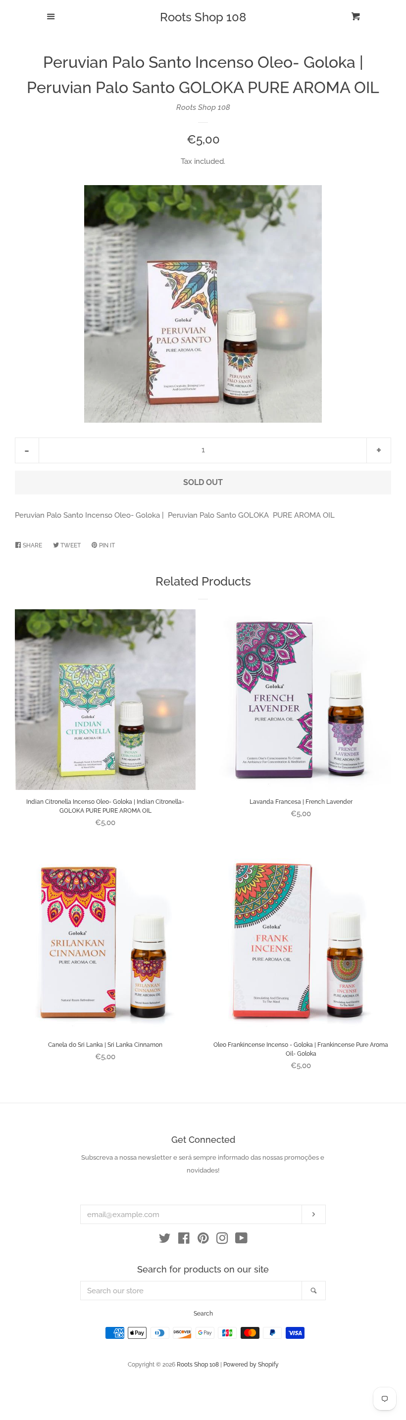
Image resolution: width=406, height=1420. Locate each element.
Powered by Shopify (251, 1364)
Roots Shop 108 (203, 17)
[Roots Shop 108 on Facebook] (184, 1240)
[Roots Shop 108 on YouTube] (241, 1240)
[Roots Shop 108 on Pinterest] (203, 1240)
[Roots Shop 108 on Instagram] (222, 1240)
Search (203, 1313)
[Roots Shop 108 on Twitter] (165, 1240)
